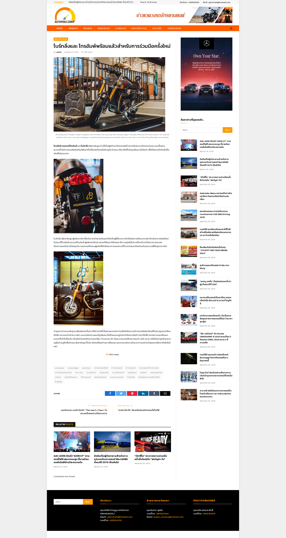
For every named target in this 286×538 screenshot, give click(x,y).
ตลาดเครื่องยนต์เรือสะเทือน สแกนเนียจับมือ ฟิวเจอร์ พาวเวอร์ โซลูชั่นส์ (215, 300)
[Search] (231, 28)
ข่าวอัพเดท (91, 372)
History (157, 28)
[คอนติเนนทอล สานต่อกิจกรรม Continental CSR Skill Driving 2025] (189, 215)
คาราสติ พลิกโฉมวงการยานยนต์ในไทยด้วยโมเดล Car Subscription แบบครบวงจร (215, 393)
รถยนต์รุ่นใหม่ (156, 372)
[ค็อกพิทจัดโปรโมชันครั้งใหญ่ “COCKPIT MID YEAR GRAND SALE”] (189, 251)
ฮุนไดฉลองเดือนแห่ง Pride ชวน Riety (214, 267)
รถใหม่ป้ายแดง (70, 377)
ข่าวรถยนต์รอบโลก (63, 372)
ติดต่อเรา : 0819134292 (189, 2)
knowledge (73, 368)
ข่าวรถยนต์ (130, 368)
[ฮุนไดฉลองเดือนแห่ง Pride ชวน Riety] (189, 269)
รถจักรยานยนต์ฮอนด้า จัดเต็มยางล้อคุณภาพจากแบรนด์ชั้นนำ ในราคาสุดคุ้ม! (216, 318)
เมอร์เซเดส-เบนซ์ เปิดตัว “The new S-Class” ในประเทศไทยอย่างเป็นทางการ (84, 411)
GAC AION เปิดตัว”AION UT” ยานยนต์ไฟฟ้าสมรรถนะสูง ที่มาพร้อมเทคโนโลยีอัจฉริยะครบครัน (72, 459)
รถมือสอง (132, 372)
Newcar (73, 28)
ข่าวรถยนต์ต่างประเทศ (148, 368)
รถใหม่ (58, 377)
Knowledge (174, 28)
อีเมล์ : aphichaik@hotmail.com (216, 2)
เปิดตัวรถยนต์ (100, 377)
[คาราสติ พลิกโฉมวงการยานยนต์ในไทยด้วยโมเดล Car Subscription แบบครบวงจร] (189, 394)
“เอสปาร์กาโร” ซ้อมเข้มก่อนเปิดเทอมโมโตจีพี (138, 410)
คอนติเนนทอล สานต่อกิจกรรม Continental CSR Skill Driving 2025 (215, 214)
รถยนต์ (143, 372)
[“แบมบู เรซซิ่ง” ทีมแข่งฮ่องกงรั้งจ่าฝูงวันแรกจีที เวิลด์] (189, 285)
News (60, 28)
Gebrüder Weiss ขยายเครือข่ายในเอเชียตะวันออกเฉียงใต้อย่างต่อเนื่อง (216, 196)
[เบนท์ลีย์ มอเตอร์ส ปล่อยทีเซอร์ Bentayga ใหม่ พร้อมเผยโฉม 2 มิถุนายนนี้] (189, 358)
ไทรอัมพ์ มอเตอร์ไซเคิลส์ (149, 377)
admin (59, 52)
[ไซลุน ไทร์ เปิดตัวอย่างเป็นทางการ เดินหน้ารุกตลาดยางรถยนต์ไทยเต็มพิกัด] (189, 376)
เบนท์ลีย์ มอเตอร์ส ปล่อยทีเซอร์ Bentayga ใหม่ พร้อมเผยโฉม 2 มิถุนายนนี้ (214, 357)
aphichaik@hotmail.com (119, 516)
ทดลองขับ (104, 372)
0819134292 (116, 520)
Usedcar (121, 28)
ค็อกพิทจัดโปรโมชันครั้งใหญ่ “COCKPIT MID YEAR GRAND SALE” (213, 250)
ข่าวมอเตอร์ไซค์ (101, 368)
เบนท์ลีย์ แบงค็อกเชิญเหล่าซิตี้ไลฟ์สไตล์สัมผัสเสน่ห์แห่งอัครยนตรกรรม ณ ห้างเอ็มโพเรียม (215, 232)
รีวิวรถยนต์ (86, 377)
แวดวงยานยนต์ (116, 377)
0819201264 (162, 513)
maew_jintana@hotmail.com (168, 516)
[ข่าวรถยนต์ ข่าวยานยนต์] (65, 14)
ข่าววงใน (79, 372)
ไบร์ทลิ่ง (58, 381)
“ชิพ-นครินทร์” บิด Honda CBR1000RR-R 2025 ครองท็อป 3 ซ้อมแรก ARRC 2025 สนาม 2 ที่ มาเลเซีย (215, 338)
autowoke (59, 368)
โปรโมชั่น (131, 377)
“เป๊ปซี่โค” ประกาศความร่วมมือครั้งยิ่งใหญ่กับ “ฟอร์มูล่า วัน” (151, 457)
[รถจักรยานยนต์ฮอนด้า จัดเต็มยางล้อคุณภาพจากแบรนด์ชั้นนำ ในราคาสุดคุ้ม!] (189, 319)
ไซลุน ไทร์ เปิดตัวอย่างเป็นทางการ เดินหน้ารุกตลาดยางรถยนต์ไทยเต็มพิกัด (216, 375)
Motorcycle (139, 28)
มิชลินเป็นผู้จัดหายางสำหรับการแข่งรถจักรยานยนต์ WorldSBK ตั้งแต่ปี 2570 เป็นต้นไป (102, 2)
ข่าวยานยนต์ (116, 368)
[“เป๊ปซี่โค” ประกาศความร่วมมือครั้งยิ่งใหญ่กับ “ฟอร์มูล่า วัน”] (153, 441)
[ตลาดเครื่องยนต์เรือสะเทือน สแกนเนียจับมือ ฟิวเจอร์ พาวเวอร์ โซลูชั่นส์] (189, 301)
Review (88, 28)
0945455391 (209, 513)
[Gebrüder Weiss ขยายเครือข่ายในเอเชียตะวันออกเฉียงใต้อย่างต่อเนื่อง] (189, 197)
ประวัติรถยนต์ (118, 372)
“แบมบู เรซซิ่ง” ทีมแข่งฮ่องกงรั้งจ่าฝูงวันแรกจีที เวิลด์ (215, 283)
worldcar (86, 368)
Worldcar (104, 28)
